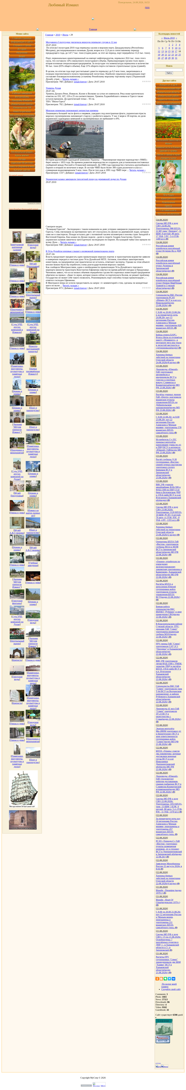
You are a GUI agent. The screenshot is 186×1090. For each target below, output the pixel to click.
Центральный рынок (33, 296)
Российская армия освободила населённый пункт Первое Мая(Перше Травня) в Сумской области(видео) (169, 282)
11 (179, 48)
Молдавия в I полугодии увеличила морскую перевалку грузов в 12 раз (81, 42)
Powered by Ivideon (34, 203)
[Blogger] (161, 978)
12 (159, 51)
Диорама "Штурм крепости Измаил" (17, 428)
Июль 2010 (169, 38)
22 (169, 54)
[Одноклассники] (157, 978)
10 (176, 48)
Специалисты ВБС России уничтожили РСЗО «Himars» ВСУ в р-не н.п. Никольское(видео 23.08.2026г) (169, 300)
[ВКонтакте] (173, 978)
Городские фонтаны (17, 602)
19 (159, 54)
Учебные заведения (33, 564)
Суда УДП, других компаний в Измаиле (17, 328)
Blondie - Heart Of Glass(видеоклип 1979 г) (168, 901)
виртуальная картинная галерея (17, 247)
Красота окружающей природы (33, 349)
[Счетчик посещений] (162, 1042)
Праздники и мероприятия (17, 310)
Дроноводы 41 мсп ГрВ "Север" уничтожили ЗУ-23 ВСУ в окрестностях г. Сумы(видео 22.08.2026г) (168, 713)
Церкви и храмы (17, 392)
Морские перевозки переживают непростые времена (72, 110)
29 (169, 58)
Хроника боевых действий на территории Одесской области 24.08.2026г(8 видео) (168, 358)
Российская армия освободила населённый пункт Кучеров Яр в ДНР (168, 248)
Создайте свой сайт (171, 989)
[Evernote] (165, 978)
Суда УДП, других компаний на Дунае (33, 328)
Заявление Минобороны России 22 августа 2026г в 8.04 (169, 866)
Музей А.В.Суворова (17, 531)
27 (162, 58)
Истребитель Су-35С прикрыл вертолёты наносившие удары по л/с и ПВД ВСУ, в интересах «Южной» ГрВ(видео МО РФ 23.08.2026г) (168, 446)
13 (162, 51)
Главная (93, 29)
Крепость (17, 660)
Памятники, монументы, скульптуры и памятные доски (17, 371)
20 (162, 54)
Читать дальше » (70, 79)
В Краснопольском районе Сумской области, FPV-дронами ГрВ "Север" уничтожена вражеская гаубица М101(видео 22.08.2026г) (169, 630)
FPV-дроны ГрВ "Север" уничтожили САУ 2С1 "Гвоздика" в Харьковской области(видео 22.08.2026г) (169, 648)
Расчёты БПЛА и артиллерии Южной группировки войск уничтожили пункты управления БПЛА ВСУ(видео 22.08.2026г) (168, 590)
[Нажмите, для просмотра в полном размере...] (75, 157)
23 (172, 54)
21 (166, 54)
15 (169, 51)
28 (166, 58)
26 (159, 58)
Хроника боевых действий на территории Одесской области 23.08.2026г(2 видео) (168, 531)
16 (172, 51)
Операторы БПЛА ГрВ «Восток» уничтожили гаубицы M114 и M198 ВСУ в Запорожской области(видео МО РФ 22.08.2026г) (167, 548)
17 (176, 51)
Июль (65, 35)
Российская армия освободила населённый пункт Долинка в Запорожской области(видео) (168, 265)
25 (179, 54)
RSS (147, 7)
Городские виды (33, 246)
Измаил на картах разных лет (33, 513)
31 (176, 58)
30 (172, 58)
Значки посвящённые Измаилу (33, 371)
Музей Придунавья (33, 265)
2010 (58, 35)
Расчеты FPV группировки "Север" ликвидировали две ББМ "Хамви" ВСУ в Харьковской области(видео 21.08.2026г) (168, 965)
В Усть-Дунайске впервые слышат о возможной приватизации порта (80, 251)
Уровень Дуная (53, 88)
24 (176, 54)
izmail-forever (80, 81)
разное (33, 281)
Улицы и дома (17, 265)
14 (166, 51)
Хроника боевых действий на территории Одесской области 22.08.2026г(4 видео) (168, 879)
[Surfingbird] (169, 978)
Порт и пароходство (32, 409)
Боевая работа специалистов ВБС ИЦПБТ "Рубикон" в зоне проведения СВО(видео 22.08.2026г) (169, 611)
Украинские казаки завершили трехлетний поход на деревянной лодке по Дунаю (86, 179)
